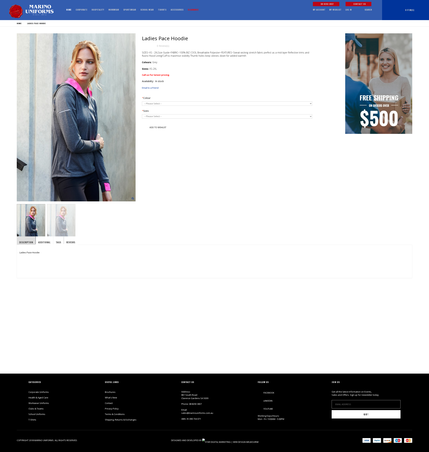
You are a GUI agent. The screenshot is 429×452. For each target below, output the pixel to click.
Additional (44, 242)
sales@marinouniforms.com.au (197, 412)
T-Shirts (32, 419)
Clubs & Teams (36, 408)
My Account (319, 9)
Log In (348, 9)
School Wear (147, 9)
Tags (58, 242)
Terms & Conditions (115, 414)
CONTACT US (359, 4)
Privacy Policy (112, 408)
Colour (146, 98)
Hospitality (98, 9)
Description (26, 242)
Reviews (70, 242)
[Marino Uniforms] (31, 11)
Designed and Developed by (186, 440)
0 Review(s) (163, 45)
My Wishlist (335, 9)
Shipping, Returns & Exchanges (120, 419)
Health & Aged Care (38, 397)
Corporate (81, 9)
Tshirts (162, 9)
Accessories (177, 9)
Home (19, 23)
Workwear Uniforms (38, 403)
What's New (111, 397)
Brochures (110, 392)
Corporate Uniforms (38, 392)
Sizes (145, 110)
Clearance (193, 9)
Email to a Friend (150, 87)
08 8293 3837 (327, 4)
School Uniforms (36, 414)
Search (368, 9)
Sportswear (129, 9)
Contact (109, 403)
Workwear (114, 9)
